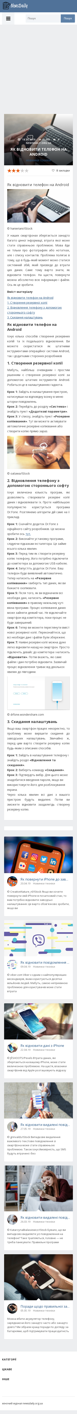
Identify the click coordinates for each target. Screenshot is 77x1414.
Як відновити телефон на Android (30, 298)
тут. (28, 534)
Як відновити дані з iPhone (42, 1046)
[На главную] (17, 6)
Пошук (68, 18)
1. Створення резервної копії (27, 303)
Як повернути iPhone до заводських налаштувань (45, 879)
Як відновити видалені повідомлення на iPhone (45, 1125)
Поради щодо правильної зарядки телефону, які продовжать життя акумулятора (45, 1306)
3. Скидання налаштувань (25, 317)
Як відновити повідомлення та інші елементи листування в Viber (45, 962)
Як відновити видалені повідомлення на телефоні (45, 1217)
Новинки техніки (38, 160)
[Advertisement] (38, 65)
